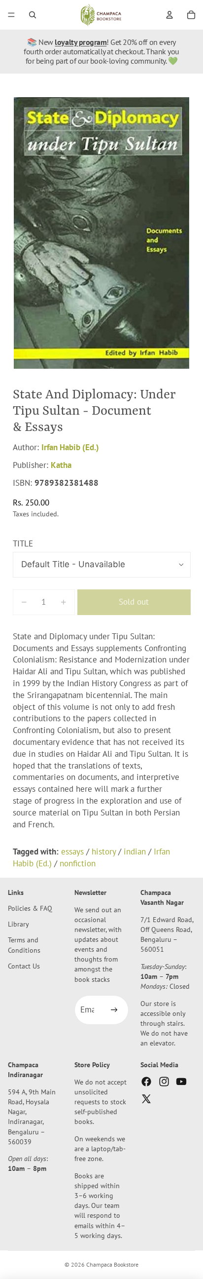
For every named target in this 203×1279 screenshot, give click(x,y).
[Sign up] (113, 1010)
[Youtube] (181, 1081)
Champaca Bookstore (112, 1264)
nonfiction (78, 863)
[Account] (169, 15)
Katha (61, 465)
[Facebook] (146, 1081)
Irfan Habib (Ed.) (70, 447)
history (104, 851)
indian (135, 851)
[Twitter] (146, 1099)
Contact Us (24, 965)
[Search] (32, 15)
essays (72, 851)
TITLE (23, 543)
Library (18, 924)
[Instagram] (164, 1081)
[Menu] (11, 14)
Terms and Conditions (24, 945)
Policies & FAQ (30, 908)
